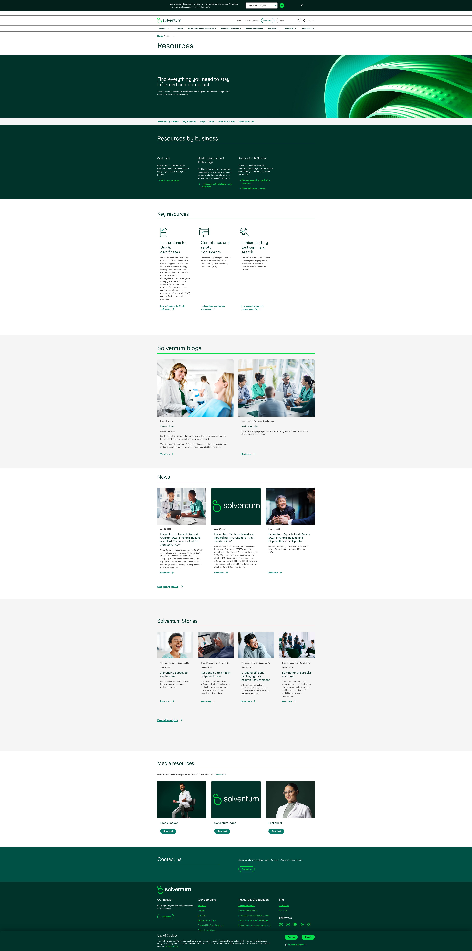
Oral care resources (170, 180)
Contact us (284, 905)
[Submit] (298, 20)
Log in (238, 20)
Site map (283, 910)
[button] (296, 945)
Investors (246, 20)
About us (202, 905)
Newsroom (221, 774)
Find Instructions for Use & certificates (172, 307)
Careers (255, 20)
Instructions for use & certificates (253, 920)
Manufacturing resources (253, 188)
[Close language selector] (301, 5)
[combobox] (288, 20)
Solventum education (247, 910)
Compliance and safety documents (253, 915)
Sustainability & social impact (211, 925)
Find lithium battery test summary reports (252, 307)
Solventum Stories (246, 905)
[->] (282, 5)
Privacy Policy (171, 946)
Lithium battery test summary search (254, 925)
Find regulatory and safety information (213, 307)
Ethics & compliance (207, 930)
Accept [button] (291, 937)
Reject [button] (308, 937)
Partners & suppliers (207, 920)
